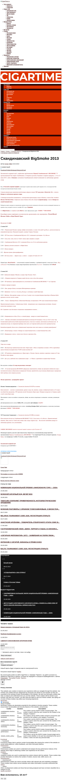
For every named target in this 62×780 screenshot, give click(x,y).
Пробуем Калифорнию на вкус (11, 634)
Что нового (7, 4)
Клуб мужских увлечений (15, 60)
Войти (19, 671)
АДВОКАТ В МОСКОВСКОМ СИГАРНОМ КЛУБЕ (16, 641)
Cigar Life (7, 9)
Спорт (9, 39)
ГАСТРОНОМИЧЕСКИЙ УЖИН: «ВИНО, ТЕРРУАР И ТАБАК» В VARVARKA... (29, 529)
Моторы (9, 34)
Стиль (6, 31)
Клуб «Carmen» (12, 63)
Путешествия (11, 33)
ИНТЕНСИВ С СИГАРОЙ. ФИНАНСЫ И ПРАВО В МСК (21, 542)
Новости (9, 6)
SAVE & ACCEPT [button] (6, 771)
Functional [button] (4, 739)
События (10, 7)
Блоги (9, 23)
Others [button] (3, 765)
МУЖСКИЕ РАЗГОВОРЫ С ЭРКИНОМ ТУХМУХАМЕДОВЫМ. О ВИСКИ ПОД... (30, 509)
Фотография (11, 45)
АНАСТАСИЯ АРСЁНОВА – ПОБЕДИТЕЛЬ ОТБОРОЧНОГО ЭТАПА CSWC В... (30, 522)
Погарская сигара (13, 56)
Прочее (6, 66)
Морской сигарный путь (15, 64)
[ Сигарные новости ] (16, 151)
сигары (14, 451)
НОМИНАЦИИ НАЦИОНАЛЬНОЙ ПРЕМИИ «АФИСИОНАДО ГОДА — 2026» (29, 487)
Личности (10, 28)
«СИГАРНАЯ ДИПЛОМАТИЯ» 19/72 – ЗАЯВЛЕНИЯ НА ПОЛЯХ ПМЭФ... (28, 535)
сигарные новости (6, 451)
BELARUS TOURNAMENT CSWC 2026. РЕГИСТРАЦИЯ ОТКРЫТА (25, 516)
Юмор (9, 53)
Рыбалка (10, 42)
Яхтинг (9, 50)
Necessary (5, 702)
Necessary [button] (4, 700)
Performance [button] (4, 745)
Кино (8, 36)
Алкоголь (10, 17)
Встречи (6, 29)
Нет (2, 778)
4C (7, 15)
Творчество (11, 41)
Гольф (9, 49)
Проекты (7, 55)
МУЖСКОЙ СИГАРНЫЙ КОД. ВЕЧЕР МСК (16, 494)
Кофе (8, 18)
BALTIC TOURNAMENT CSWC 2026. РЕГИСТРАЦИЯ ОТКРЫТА (24, 548)
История (9, 47)
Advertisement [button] (5, 758)
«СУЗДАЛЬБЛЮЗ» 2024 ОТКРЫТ (15, 572)
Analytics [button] (3, 752)
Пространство (11, 44)
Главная (3, 151)
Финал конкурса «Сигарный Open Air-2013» (15, 627)
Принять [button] (23, 678)
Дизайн (9, 52)
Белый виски (8, 563)
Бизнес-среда (11, 25)
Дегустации (10, 14)
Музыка (9, 37)
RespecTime (8, 22)
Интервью (10, 26)
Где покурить (11, 12)
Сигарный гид (11, 10)
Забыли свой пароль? (8, 658)
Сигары (8, 151)
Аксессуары (11, 20)
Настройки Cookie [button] (14, 678)
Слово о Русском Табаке (12, 582)
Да (5, 778)
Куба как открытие (13, 58)
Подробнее (4, 678)
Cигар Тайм (8, 164)
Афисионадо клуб (13, 61)
